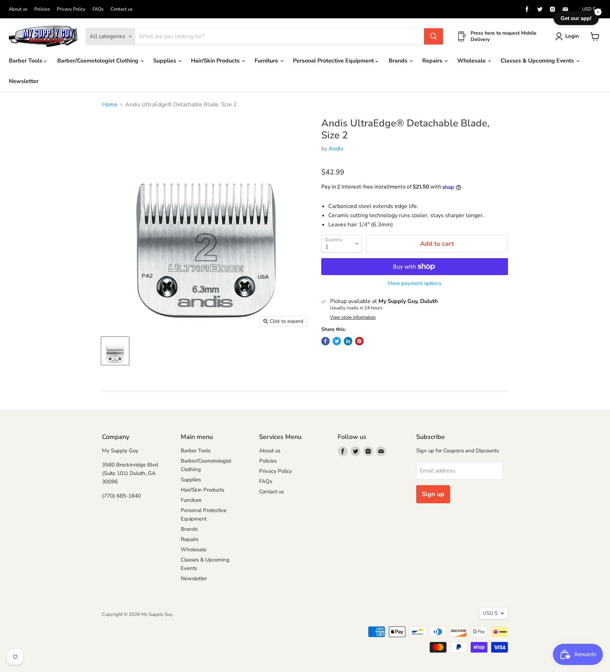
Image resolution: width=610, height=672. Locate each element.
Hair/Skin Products (216, 61)
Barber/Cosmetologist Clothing (98, 61)
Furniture (267, 61)
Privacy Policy (71, 9)
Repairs (433, 61)
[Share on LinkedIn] (348, 341)
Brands (399, 61)
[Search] (433, 36)
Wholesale (472, 61)
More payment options (414, 283)
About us (18, 9)
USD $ (589, 9)
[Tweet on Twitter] (337, 341)
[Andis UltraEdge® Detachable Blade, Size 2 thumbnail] (115, 351)
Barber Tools (26, 61)
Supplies (165, 61)
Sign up (433, 494)
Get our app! (576, 18)
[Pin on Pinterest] (359, 341)
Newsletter (23, 81)
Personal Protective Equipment (334, 61)
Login (572, 36)
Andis (336, 149)
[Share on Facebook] (325, 341)
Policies (42, 9)
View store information (353, 317)
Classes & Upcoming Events (538, 61)
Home (110, 104)
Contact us (121, 9)
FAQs (97, 9)
